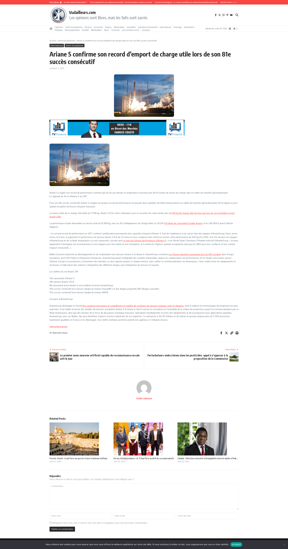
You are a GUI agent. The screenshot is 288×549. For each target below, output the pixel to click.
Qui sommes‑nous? (131, 30)
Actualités (131, 27)
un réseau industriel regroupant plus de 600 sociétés (195, 254)
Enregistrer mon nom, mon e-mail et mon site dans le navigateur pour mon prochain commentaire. (100, 523)
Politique (59, 30)
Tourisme (115, 30)
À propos (146, 30)
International (165, 27)
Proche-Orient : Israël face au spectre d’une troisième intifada (78, 458)
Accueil (53, 40)
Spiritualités (119, 27)
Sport (106, 30)
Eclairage (178, 27)
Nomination (189, 27)
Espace (108, 27)
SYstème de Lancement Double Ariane (183, 223)
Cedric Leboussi (144, 398)
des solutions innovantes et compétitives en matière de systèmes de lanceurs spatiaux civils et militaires (133, 305)
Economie (98, 27)
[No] (284, 544)
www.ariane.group (58, 326)
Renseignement (72, 30)
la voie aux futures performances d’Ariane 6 (144, 240)
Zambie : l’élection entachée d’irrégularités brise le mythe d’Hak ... (207, 458)
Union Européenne (74, 27)
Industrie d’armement (148, 27)
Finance (88, 27)
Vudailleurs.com (82, 12)
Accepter (236, 544)
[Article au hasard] (230, 28)
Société (85, 30)
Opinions (59, 27)
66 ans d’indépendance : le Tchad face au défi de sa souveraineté (144, 458)
